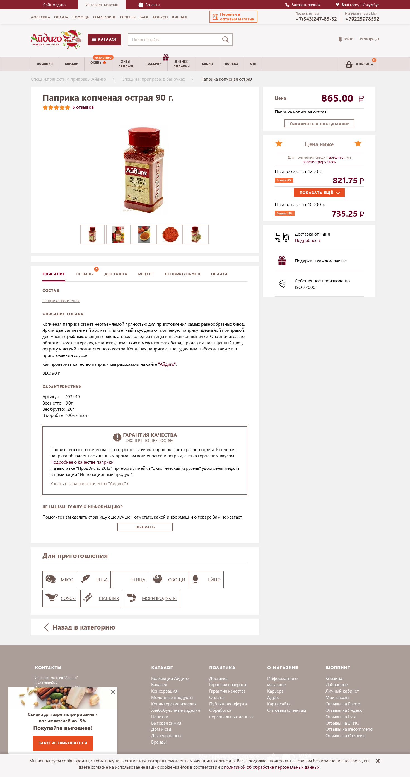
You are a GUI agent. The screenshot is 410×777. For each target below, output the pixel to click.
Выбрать (145, 527)
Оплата (219, 274)
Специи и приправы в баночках (153, 79)
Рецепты (152, 4)
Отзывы (85, 274)
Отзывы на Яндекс (343, 710)
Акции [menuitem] (207, 64)
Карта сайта (279, 703)
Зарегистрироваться (62, 743)
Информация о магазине (282, 681)
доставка (115, 274)
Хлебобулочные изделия (175, 710)
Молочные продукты (172, 697)
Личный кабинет (342, 691)
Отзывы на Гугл (340, 716)
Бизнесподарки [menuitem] (181, 63)
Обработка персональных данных (231, 713)
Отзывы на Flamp (342, 703)
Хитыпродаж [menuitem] (125, 63)
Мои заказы (337, 697)
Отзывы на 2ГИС (342, 723)
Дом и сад (161, 729)
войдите (336, 157)
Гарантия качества (227, 691)
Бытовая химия (166, 723)
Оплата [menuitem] (61, 17)
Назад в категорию (82, 626)
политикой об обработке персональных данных (271, 767)
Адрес (273, 697)
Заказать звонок (306, 4)
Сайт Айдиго (54, 4)
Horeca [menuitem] (231, 64)
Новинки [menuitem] (45, 64)
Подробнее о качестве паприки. (82, 462)
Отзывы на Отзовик (345, 735)
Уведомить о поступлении (319, 123)
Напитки (159, 716)
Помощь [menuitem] (80, 17)
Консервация (164, 691)
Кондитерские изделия (174, 703)
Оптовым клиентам (286, 710)
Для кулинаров (166, 735)
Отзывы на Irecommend (349, 729)
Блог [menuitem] (144, 17)
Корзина (333, 678)
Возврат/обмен (182, 274)
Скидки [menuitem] (71, 64)
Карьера (275, 691)
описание (53, 274)
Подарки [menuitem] (153, 64)
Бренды (159, 742)
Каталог (106, 39)
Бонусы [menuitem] (160, 17)
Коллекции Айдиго (170, 678)
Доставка (218, 678)
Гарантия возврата (227, 684)
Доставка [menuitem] (40, 17)
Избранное (336, 684)
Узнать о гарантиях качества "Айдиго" (88, 483)
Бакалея (159, 684)
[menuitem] (98, 64)
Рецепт (146, 274)
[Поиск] (227, 39)
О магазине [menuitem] (104, 17)
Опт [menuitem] (253, 64)
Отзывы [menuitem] (128, 17)
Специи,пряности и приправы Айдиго (68, 79)
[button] (233, 17)
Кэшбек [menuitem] (180, 17)
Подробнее (307, 240)
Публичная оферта (228, 703)
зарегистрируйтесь (319, 161)
